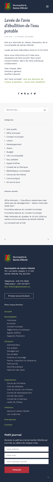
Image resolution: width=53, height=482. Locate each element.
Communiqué (13, 178)
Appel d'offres (13, 163)
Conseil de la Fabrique (17, 167)
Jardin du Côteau (14, 402)
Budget (10, 152)
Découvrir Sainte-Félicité (18, 411)
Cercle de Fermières (16, 174)
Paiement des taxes (16, 370)
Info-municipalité (15, 155)
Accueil (8, 311)
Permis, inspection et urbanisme (21, 360)
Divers (9, 148)
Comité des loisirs (15, 396)
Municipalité (10, 317)
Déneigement (13, 351)
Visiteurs (8, 407)
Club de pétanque (15, 386)
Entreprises (10, 419)
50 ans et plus (13, 182)
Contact (8, 425)
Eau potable (12, 159)
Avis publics (12, 348)
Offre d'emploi (13, 133)
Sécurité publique (15, 367)
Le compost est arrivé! (15, 223)
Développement (14, 144)
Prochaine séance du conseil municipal (23, 209)
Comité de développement (19, 393)
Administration (13, 345)
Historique (11, 320)
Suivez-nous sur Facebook (20, 296)
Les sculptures (13, 414)
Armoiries (11, 323)
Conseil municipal (15, 137)
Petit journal (12, 363)
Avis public (12, 129)
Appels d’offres (14, 333)
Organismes (10, 380)
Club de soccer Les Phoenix (20, 389)
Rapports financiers (16, 336)
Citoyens (8, 341)
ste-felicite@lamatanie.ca (17, 286)
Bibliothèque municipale (18, 171)
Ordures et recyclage (16, 357)
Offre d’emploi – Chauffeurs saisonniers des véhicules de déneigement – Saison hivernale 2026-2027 (25, 203)
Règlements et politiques (18, 330)
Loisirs (10, 140)
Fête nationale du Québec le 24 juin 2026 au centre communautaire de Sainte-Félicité (25, 217)
